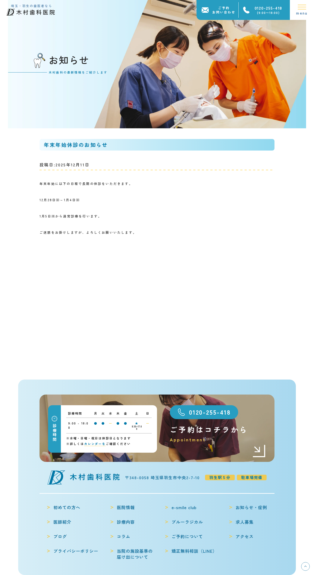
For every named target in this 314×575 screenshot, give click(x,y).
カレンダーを (95, 444)
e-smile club (184, 507)
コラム (123, 537)
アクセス (245, 537)
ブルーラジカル (187, 522)
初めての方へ (66, 507)
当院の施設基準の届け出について (135, 554)
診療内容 (126, 522)
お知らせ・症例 (251, 507)
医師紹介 (62, 522)
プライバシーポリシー (75, 551)
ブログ (60, 537)
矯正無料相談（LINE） (194, 551)
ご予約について (187, 537)
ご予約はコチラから (209, 433)
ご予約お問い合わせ (223, 10)
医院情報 (126, 507)
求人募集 (245, 522)
